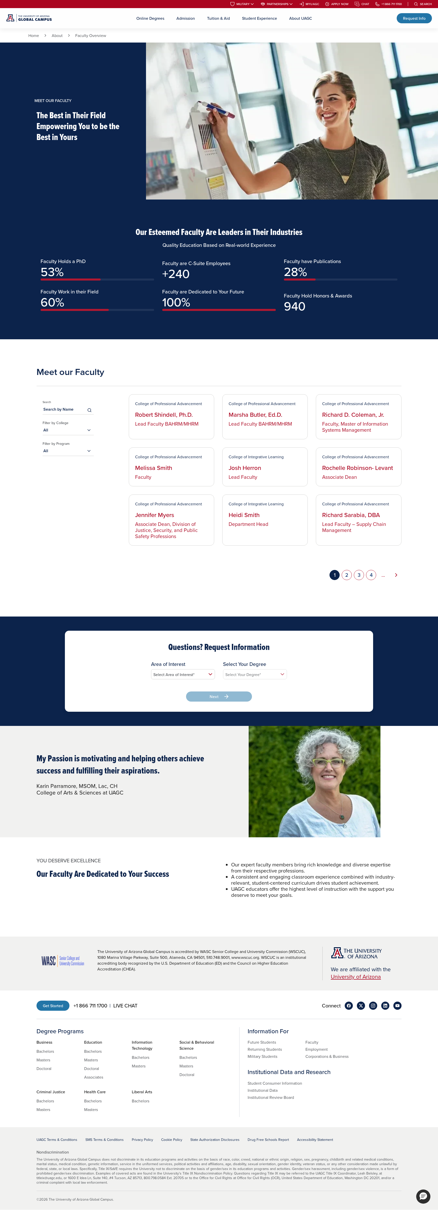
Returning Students (265, 1049)
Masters (43, 1060)
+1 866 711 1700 (391, 4)
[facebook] (349, 1006)
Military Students (262, 1056)
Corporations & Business (327, 1056)
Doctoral (43, 1068)
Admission (185, 18)
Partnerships (277, 4)
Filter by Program (56, 443)
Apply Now (340, 4)
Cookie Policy (171, 1139)
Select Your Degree (244, 664)
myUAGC (312, 4)
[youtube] (397, 1006)
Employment (316, 1049)
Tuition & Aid (218, 18)
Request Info (414, 18)
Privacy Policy (142, 1139)
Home (33, 35)
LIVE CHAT (125, 1006)
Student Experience (259, 18)
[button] (423, 1196)
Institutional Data (263, 1090)
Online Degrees (150, 18)
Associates (93, 1077)
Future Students (262, 1042)
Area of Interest (168, 664)
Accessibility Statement (315, 1139)
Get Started (53, 1005)
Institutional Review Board (271, 1097)
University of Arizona (356, 976)
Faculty (311, 1042)
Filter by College (55, 423)
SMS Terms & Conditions (104, 1139)
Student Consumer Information (275, 1083)
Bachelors (45, 1051)
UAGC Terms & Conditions (56, 1139)
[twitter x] (361, 1006)
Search (426, 4)
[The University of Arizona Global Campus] (29, 18)
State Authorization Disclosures (215, 1139)
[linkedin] (385, 1006)
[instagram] (373, 1006)
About (57, 35)
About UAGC (300, 18)
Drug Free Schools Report (268, 1139)
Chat (365, 4)
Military (243, 4)
